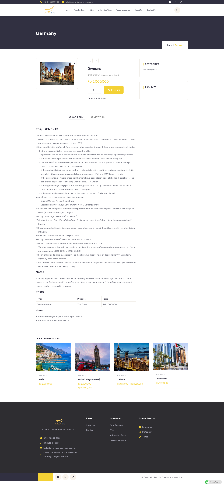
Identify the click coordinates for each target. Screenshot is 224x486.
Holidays (102, 98)
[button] (188, 368)
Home (169, 45)
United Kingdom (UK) (89, 379)
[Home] (49, 10)
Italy (41, 379)
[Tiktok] (181, 2)
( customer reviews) (110, 75)
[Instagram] (175, 2)
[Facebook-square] (58, 477)
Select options (93, 368)
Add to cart (114, 90)
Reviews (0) (98, 117)
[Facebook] (170, 2)
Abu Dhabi (161, 378)
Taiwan (121, 379)
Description (76, 117)
